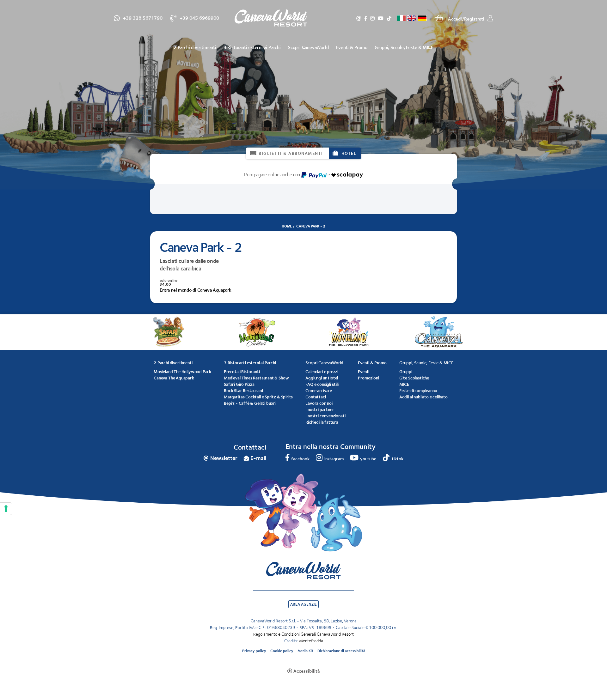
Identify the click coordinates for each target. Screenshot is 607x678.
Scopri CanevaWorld (308, 47)
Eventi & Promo (351, 47)
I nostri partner (319, 409)
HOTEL (349, 153)
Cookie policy (281, 651)
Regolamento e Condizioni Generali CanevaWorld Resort (303, 634)
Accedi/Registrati (466, 18)
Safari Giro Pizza (239, 384)
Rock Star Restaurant (243, 390)
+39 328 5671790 (142, 17)
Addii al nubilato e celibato (423, 396)
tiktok (389, 18)
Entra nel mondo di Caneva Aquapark (195, 290)
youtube (380, 18)
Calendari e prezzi (321, 371)
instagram (372, 18)
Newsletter (358, 18)
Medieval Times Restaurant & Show (256, 377)
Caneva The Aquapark (174, 377)
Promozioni (368, 377)
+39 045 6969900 (199, 17)
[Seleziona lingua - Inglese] (411, 18)
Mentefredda (311, 640)
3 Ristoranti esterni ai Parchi (252, 47)
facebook (366, 18)
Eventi (363, 371)
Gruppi (405, 371)
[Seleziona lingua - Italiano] (401, 18)
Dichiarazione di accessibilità (341, 651)
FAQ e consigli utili (321, 384)
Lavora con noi (318, 403)
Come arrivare (318, 390)
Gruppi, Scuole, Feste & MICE (404, 47)
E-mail (258, 458)
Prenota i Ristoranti (242, 371)
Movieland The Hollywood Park (182, 371)
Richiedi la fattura (321, 422)
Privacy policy (254, 651)
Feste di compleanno (418, 390)
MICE (404, 384)
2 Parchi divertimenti (195, 47)
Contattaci (315, 396)
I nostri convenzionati (325, 415)
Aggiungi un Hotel (321, 377)
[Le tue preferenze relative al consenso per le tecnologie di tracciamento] (6, 509)
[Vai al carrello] (439, 18)
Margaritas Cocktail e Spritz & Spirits (258, 396)
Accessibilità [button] (306, 671)
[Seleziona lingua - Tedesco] (422, 18)
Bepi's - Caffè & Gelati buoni (250, 403)
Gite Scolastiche (414, 377)
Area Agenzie (303, 604)
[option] (303, 95)
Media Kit (305, 651)
